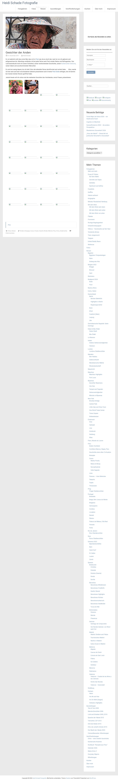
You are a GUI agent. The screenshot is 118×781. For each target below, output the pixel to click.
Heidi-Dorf (92, 550)
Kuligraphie (91, 198)
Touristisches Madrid (97, 637)
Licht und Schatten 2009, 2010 (97, 714)
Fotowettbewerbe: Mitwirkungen (98, 733)
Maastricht (91, 369)
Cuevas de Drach (96, 652)
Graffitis (90, 192)
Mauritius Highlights (95, 374)
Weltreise (91, 244)
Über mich (98, 9)
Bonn (90, 308)
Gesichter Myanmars (96, 383)
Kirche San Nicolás (97, 682)
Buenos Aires (92, 288)
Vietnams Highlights (95, 703)
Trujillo (91, 483)
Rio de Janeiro (92, 531)
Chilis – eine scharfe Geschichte (98, 738)
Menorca (92, 668)
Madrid (91, 632)
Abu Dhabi (92, 334)
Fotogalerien (22, 9)
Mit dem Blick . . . (93, 205)
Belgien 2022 (92, 265)
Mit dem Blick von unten (97, 213)
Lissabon (92, 512)
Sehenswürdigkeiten (95, 392)
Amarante (92, 496)
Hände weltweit (93, 195)
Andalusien (92, 565)
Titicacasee (93, 486)
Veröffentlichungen (73, 9)
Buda (90, 281)
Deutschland (92, 294)
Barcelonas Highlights (98, 594)
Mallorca (92, 647)
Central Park (93, 404)
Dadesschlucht (94, 360)
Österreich (91, 419)
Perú (37, 59)
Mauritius (91, 372)
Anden (22, 231)
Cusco (32, 231)
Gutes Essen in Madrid (98, 644)
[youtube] (95, 100)
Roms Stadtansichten (96, 538)
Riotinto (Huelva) (96, 573)
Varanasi (92, 346)
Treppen (90, 238)
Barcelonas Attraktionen (98, 585)
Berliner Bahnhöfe (96, 298)
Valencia (92, 674)
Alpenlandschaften (95, 544)
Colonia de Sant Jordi (97, 655)
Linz (90, 428)
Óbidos (91, 518)
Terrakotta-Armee (93, 232)
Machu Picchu (95, 461)
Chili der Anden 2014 (94, 724)
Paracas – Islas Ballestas (97, 476)
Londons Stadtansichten (97, 351)
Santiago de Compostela (98, 624)
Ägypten (90, 253)
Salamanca (92, 671)
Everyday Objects (93, 754)
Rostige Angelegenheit (95, 223)
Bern (90, 547)
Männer (50, 231)
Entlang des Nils (94, 261)
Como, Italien (92, 291)
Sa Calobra (94, 662)
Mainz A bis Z (92, 751)
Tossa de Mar (95, 607)
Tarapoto (92, 479)
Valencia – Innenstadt (98, 685)
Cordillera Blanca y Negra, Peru (99, 449)
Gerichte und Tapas (95, 180)
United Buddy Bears (94, 241)
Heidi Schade (27, 55)
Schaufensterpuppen (94, 226)
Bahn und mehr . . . (93, 171)
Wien (90, 437)
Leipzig (91, 317)
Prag (89, 489)
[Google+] (98, 97)
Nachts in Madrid (96, 641)
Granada (93, 570)
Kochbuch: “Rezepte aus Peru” (97, 745)
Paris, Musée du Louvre (95, 440)
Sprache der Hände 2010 (96, 717)
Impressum (111, 9)
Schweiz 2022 (92, 541)
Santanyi (93, 665)
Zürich (91, 559)
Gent (90, 273)
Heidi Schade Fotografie (20, 3)
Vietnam (90, 691)
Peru (9, 225)
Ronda (93, 576)
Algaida (93, 649)
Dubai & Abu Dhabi (94, 329)
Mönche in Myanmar (95, 395)
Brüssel (91, 270)
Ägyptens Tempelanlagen (97, 255)
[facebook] (90, 97)
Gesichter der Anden (18, 52)
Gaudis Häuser (95, 591)
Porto (91, 528)
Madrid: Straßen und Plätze (99, 634)
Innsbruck (92, 431)
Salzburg (92, 434)
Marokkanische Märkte (96, 363)
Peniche (91, 525)
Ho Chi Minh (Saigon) (96, 700)
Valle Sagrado (95, 470)
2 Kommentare (10, 233)
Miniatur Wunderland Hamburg (97, 202)
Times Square (93, 413)
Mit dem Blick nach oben (97, 207)
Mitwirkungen (92, 757)
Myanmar (91, 381)
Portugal (90, 494)
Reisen (43, 9)
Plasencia (94, 618)
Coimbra (92, 509)
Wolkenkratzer (94, 416)
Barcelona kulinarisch (97, 600)
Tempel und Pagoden (96, 389)
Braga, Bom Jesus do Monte (98, 499)
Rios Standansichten (95, 533)
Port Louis (92, 377)
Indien (90, 340)
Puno (58, 231)
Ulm (90, 320)
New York (91, 398)
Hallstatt (92, 425)
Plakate (90, 216)
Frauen (37, 231)
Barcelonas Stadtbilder (98, 604)
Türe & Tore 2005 (93, 708)
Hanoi (91, 693)
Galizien (91, 621)
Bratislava (91, 276)
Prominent (91, 219)
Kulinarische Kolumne (95, 742)
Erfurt (91, 311)
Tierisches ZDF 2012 (94, 721)
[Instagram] (106, 97)
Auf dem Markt (94, 176)
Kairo (91, 258)
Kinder (46, 231)
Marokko (90, 354)
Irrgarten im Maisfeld (93, 122)
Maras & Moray (95, 464)
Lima (90, 473)
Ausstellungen (55, 9)
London (90, 349)
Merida (93, 615)
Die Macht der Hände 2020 (96, 730)
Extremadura (93, 610)
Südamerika (63, 231)
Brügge (91, 267)
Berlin (91, 296)
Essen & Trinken (93, 174)
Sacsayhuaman (95, 467)
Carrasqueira (93, 506)
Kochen (87, 9)
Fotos (34, 9)
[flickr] (88, 100)
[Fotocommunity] (105, 100)
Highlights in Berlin (97, 302)
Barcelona (92, 583)
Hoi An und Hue (94, 696)
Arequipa (27, 231)
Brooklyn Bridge (94, 401)
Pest (90, 285)
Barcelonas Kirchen (97, 597)
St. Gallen (92, 553)
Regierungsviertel (96, 305)
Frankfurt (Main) (94, 314)
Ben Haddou (93, 356)
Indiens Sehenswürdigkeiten (98, 343)
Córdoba (93, 567)
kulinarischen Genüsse (68, 63)
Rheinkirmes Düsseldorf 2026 (96, 130)
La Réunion (91, 337)
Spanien (90, 562)
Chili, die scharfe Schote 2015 (97, 727)
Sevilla (93, 579)
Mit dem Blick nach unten (97, 210)
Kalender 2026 (92, 748)
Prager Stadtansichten (96, 491)
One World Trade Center (97, 410)
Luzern (91, 556)
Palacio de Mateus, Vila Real (98, 521)
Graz (90, 422)
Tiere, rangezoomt (94, 235)
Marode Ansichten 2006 (95, 711)
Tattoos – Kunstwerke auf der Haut (99, 229)
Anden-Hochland (94, 446)
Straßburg (91, 688)
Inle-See (92, 386)
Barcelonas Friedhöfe (97, 588)
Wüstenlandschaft (95, 366)
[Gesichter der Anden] (41, 48)
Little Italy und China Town (97, 407)
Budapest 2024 (93, 279)
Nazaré (91, 515)
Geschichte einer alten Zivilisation (100, 452)
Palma (93, 658)
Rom (89, 536)
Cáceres (93, 612)
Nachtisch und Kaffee (96, 186)
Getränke (92, 183)
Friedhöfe (91, 189)
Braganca (92, 503)
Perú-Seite (55, 72)
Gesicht (41, 231)
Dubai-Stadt (93, 331)
